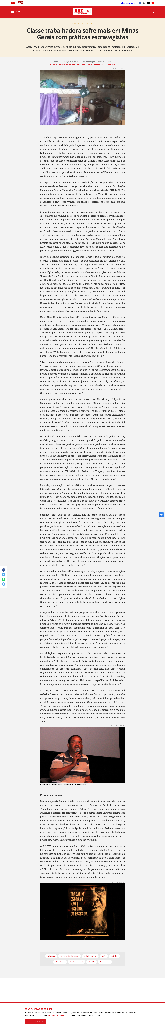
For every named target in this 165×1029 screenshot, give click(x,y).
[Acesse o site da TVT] (13, 3)
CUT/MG (91, 962)
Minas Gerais (60, 962)
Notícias (89, 24)
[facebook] (140, 2)
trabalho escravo (90, 956)
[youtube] (152, 2)
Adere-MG (51, 956)
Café (103, 956)
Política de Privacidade (56, 1015)
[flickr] (148, 2)
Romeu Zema (105, 962)
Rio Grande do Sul (76, 962)
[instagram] (144, 2)
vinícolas (114, 956)
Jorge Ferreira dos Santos (69, 956)
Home (74, 24)
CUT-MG (81, 24)
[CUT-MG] (82, 11)
